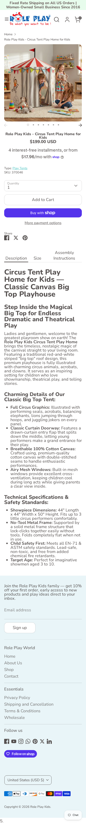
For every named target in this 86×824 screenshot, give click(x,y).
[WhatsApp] (27, 741)
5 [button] (48, 124)
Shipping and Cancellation (28, 704)
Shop (9, 669)
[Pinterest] (35, 741)
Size (37, 258)
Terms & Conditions (22, 711)
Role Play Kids (40, 807)
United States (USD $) (26, 779)
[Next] (80, 125)
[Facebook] (6, 741)
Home (8, 34)
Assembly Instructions (64, 255)
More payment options (43, 223)
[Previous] (5, 125)
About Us (13, 663)
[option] (43, 82)
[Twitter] (42, 741)
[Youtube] (13, 741)
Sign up (20, 627)
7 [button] (58, 124)
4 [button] (43, 124)
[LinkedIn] (49, 741)
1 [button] (28, 125)
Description (16, 258)
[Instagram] (20, 741)
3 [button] (38, 124)
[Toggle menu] (5, 19)
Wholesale (14, 717)
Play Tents (20, 168)
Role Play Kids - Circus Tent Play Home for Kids (37, 39)
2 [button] (33, 124)
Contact (11, 676)
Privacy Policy (17, 697)
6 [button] (53, 124)
